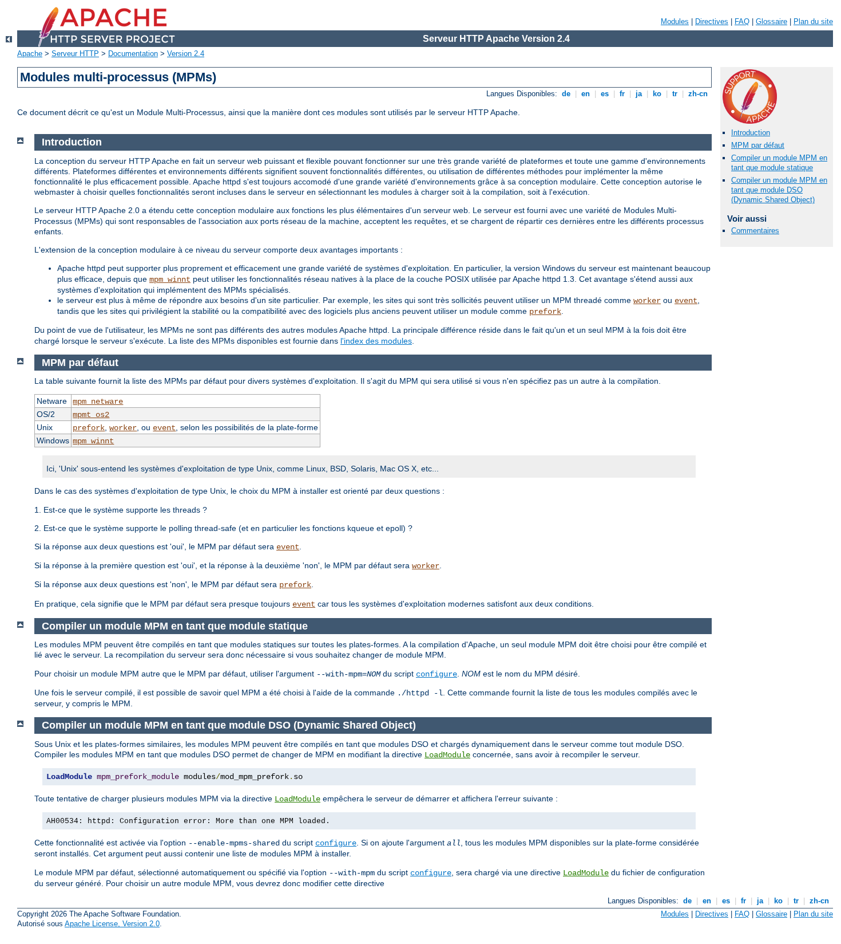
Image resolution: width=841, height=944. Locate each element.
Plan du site (813, 21)
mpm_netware (98, 401)
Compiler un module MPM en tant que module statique (779, 163)
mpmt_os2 (91, 414)
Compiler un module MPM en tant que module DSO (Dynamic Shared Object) (779, 190)
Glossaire (771, 21)
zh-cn (698, 93)
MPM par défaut (757, 145)
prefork (545, 311)
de (566, 93)
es (604, 93)
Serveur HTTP (75, 53)
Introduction (750, 132)
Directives (711, 21)
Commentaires (755, 230)
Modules (675, 21)
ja (638, 93)
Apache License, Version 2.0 (112, 923)
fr (622, 93)
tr (675, 93)
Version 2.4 (185, 53)
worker (647, 300)
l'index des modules (376, 340)
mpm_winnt (170, 279)
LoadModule (447, 755)
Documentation (133, 53)
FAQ (742, 21)
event (686, 300)
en (585, 93)
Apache (29, 53)
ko (657, 93)
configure (436, 674)
